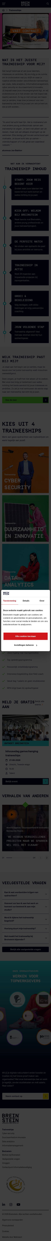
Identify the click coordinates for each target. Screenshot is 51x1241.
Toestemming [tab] (9, 601)
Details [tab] (26, 601)
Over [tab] (42, 601)
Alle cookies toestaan (25, 636)
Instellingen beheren (24, 645)
